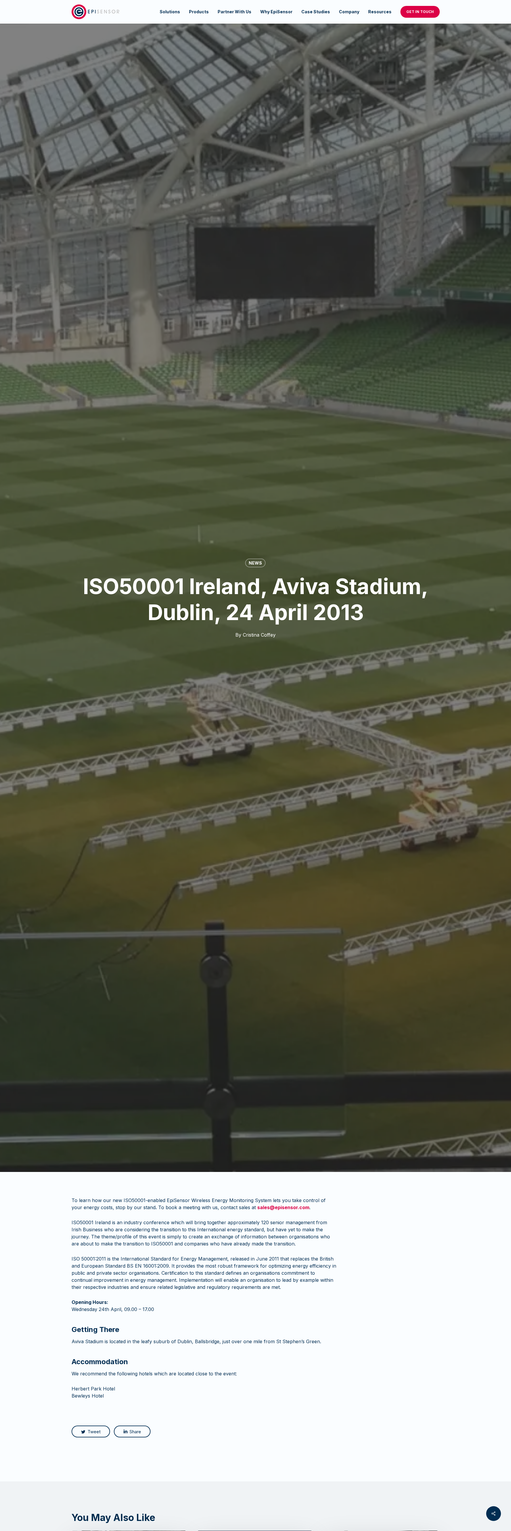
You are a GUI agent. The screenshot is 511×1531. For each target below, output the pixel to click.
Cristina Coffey (259, 635)
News (255, 562)
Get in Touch (420, 11)
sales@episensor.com (283, 1207)
